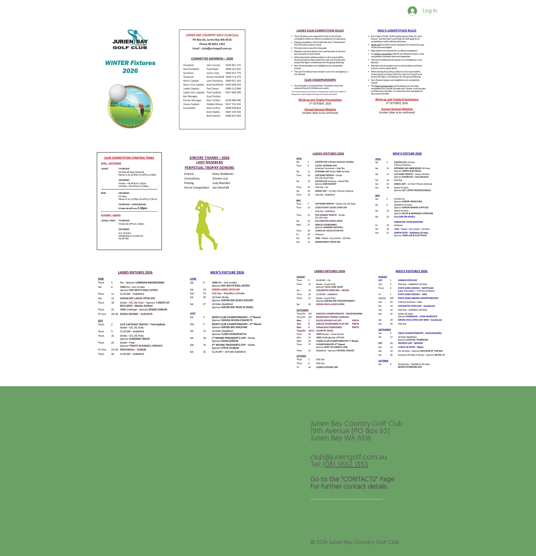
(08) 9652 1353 (345, 465)
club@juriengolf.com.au (348, 457)
